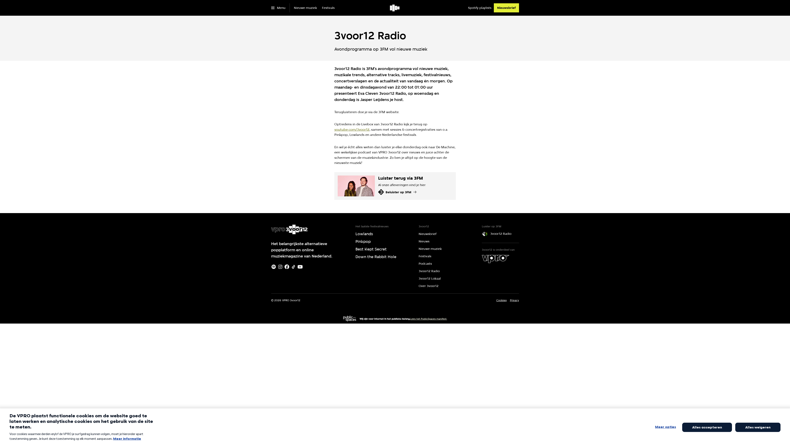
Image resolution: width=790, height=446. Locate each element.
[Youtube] (300, 266)
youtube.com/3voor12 (351, 130)
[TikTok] (293, 266)
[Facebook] (286, 266)
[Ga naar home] (395, 8)
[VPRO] (495, 259)
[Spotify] (273, 266)
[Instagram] (280, 266)
